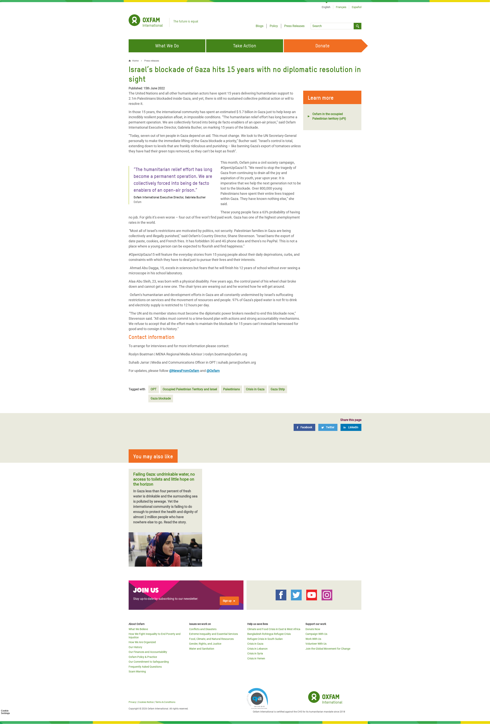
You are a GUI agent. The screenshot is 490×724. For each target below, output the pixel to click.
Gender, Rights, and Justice (205, 643)
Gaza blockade (161, 398)
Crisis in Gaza (255, 389)
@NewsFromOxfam (184, 371)
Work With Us (313, 638)
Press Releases (294, 26)
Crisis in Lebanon (257, 648)
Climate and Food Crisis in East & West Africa (273, 629)
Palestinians (231, 389)
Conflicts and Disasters (202, 629)
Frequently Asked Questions (145, 666)
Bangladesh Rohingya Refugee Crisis (269, 633)
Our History (135, 647)
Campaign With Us (316, 633)
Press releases (151, 60)
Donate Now (312, 629)
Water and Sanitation (201, 648)
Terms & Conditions (165, 702)
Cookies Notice (146, 702)
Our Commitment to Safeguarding (149, 661)
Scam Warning (137, 671)
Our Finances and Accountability (148, 651)
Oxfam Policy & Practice (143, 656)
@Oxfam (213, 371)
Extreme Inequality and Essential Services (213, 633)
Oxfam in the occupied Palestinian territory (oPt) (329, 116)
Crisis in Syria (255, 653)
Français (341, 7)
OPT (154, 389)
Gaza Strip (278, 389)
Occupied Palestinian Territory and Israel (190, 389)
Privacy (132, 702)
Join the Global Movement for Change (327, 648)
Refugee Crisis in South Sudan (265, 638)
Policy (274, 26)
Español (356, 7)
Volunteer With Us (316, 643)
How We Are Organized (142, 642)
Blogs (259, 26)
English (326, 7)
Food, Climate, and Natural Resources (211, 638)
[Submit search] (357, 26)
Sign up (227, 600)
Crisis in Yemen (256, 658)
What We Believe (138, 629)
